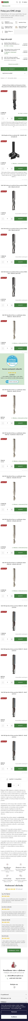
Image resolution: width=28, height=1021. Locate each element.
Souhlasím (14, 1017)
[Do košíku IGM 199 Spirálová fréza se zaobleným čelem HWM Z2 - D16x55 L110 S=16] (20, 509)
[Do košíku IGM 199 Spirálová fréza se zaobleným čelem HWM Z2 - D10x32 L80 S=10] (20, 596)
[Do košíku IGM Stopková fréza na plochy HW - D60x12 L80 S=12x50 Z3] (20, 168)
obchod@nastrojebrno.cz (15, 976)
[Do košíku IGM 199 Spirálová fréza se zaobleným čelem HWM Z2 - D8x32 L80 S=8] (20, 348)
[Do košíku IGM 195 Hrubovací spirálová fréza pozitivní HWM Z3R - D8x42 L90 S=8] (20, 219)
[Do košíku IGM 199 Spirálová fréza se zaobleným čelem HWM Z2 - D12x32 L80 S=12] (20, 553)
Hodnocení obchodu (14, 885)
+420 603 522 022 (15, 978)
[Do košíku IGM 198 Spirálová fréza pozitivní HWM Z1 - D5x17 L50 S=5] (20, 725)
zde (20, 1008)
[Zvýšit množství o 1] (11, 118)
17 (18, 785)
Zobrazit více (14, 950)
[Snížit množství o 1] (3, 118)
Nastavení (14, 1012)
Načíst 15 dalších (15, 779)
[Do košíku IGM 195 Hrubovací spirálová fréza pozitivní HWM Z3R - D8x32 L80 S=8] (20, 262)
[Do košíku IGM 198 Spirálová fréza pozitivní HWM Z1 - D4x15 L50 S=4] (20, 769)
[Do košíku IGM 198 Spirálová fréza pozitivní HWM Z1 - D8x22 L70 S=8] (20, 639)
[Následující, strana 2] (14, 785)
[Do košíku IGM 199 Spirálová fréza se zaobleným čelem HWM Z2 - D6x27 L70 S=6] (20, 423)
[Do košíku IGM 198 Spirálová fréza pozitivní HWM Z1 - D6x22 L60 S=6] (20, 682)
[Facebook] (14, 987)
